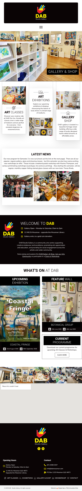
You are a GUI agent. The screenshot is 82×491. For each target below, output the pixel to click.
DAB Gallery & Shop (46, 254)
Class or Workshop (52, 256)
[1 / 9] (8, 375)
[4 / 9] (57, 375)
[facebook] (39, 448)
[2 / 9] (24, 375)
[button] (2, 56)
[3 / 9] (41, 375)
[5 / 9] (74, 375)
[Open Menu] (41, 27)
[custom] (43, 448)
